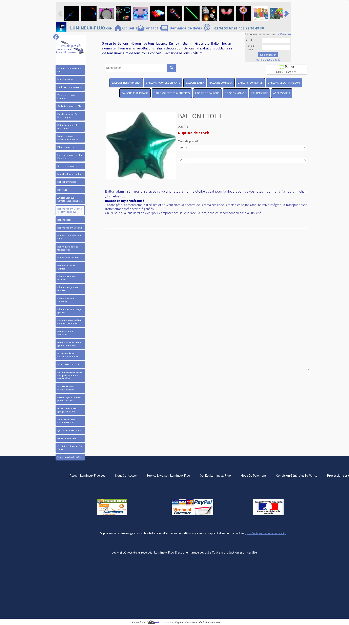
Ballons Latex (64, 219)
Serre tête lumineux (67, 166)
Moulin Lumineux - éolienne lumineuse (67, 138)
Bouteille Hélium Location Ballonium (67, 355)
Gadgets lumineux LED (69, 106)
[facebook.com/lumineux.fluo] (56, 37)
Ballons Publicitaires (67, 257)
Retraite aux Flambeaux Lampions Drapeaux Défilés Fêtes (69, 375)
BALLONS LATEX (195, 82)
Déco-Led (62, 189)
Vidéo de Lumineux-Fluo (69, 87)
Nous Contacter (65, 79)
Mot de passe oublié (268, 59)
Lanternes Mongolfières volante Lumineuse (69, 322)
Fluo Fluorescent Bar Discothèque (67, 116)
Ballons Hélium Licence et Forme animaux (69, 210)
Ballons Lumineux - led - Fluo (69, 237)
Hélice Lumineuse (66, 181)
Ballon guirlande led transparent (67, 248)
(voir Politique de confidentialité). (265, 533)
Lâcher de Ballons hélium (66, 278)
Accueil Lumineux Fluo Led (69, 70)
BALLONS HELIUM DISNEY (126, 82)
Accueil (127, 27)
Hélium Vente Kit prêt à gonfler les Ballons (69, 344)
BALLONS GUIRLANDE (250, 82)
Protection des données (69, 457)
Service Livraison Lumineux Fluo (66, 421)
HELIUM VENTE (259, 93)
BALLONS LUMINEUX (220, 82)
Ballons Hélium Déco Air (69, 227)
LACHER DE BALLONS (207, 93)
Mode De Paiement (67, 438)
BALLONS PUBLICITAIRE (135, 93)
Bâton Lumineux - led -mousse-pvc (69, 127)
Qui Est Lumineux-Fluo (69, 430)
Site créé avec (139, 622)
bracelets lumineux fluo (69, 173)
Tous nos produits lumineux (66, 97)
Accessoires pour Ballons (69, 364)
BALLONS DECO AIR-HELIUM (284, 82)
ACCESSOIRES (281, 93)
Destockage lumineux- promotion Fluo (69, 399)
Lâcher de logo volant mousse (68, 289)
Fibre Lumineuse (66, 147)
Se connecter (268, 54)
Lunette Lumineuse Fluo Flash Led (69, 156)
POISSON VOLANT (235, 93)
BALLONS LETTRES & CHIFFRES (172, 93)
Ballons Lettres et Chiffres (66, 267)
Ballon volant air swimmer (65, 333)
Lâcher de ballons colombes (66, 300)
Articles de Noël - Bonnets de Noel (65, 388)
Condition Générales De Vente (69, 448)
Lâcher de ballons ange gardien (69, 311)
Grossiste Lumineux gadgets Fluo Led (67, 410)
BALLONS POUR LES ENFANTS (163, 82)
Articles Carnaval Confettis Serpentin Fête (69, 199)
